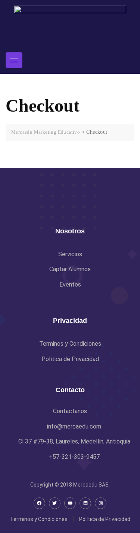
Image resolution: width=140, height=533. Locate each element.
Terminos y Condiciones (39, 519)
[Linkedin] (85, 503)
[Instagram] (100, 503)
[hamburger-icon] (14, 60)
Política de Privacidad (104, 519)
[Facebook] (39, 503)
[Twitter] (54, 503)
